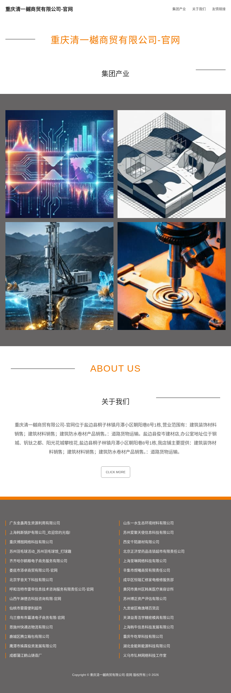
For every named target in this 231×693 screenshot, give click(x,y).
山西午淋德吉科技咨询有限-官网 (35, 599)
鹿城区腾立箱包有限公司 (29, 636)
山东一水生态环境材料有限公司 (148, 523)
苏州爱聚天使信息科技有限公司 (148, 532)
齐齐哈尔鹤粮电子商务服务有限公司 (38, 561)
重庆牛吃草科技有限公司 (143, 636)
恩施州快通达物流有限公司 (31, 627)
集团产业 (179, 9)
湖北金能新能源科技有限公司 (146, 646)
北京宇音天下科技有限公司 (31, 580)
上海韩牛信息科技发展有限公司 (148, 627)
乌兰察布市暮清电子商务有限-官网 (37, 618)
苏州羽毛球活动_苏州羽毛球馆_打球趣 (40, 551)
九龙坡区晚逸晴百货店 (141, 608)
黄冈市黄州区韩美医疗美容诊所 (148, 589)
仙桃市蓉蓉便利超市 (25, 608)
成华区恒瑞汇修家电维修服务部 (148, 580)
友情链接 (219, 9)
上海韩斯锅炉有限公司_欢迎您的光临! (39, 532)
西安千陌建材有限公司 (141, 542)
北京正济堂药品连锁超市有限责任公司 (154, 551)
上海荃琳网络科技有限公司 (144, 561)
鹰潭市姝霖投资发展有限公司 (32, 646)
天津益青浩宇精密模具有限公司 (148, 618)
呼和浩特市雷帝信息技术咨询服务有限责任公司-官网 (51, 589)
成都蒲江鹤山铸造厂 (25, 655)
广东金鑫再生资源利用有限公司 (34, 523)
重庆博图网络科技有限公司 (31, 542)
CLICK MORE (115, 472)
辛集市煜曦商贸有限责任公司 (146, 570)
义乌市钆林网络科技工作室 (144, 655)
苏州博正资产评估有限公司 (144, 599)
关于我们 (199, 9)
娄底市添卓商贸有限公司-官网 (33, 570)
